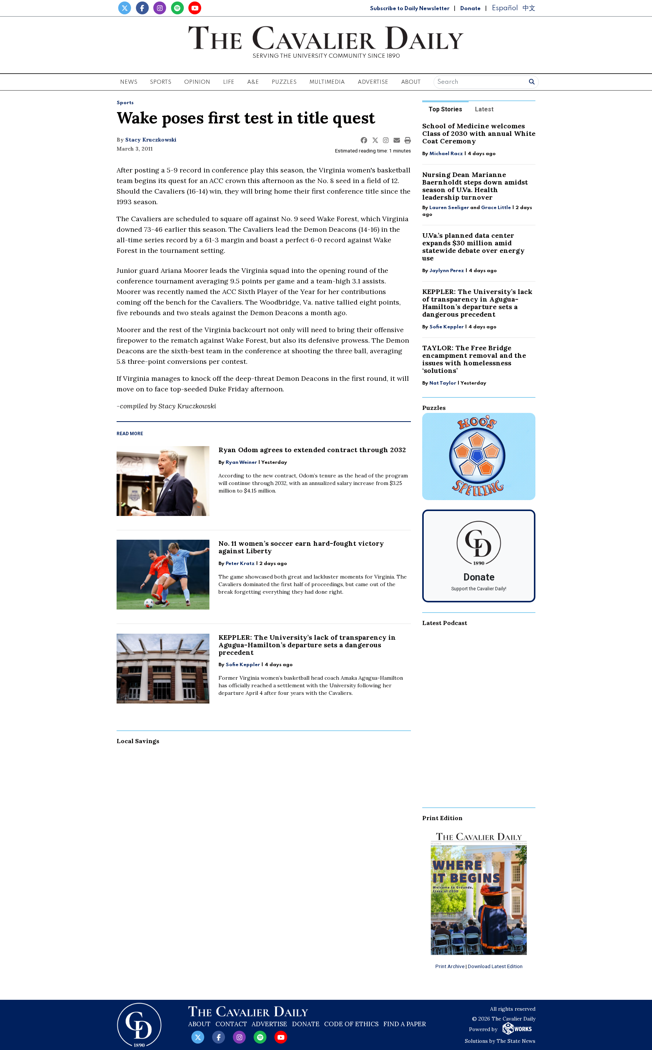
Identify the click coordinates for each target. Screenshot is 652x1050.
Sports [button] (160, 82)
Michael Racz (446, 153)
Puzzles (284, 82)
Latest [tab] (484, 109)
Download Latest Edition (495, 966)
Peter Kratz (240, 563)
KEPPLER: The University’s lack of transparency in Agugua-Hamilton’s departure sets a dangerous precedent (307, 645)
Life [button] (228, 82)
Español (505, 8)
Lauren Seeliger (449, 207)
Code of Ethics (351, 1024)
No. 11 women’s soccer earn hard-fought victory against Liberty (301, 547)
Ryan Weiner (241, 462)
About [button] (411, 82)
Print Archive (449, 966)
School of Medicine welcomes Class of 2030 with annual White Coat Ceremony (478, 133)
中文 (529, 8)
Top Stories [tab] (445, 109)
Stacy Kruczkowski (151, 139)
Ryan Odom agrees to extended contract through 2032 (312, 449)
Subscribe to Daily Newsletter (409, 8)
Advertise (373, 82)
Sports (125, 102)
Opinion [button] (197, 82)
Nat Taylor (442, 383)
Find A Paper (404, 1024)
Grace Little (496, 207)
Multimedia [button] (327, 82)
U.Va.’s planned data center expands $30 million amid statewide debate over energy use (473, 246)
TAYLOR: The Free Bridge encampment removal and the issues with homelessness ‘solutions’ (474, 359)
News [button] (128, 82)
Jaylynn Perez (446, 270)
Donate (470, 8)
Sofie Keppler (243, 664)
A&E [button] (253, 82)
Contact (231, 1024)
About (199, 1024)
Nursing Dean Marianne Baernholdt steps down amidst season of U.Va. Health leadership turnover (475, 186)
